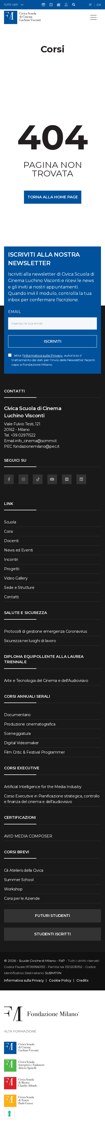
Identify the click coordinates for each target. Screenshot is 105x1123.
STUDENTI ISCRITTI (52, 934)
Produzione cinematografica (29, 724)
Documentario (17, 714)
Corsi (8, 531)
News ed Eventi (18, 550)
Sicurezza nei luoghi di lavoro (30, 640)
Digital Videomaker (21, 742)
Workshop (13, 889)
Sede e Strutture (19, 587)
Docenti (11, 540)
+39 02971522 (23, 435)
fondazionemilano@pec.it (36, 446)
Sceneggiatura (17, 733)
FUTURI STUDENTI (52, 915)
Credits (82, 980)
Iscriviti (52, 341)
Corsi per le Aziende (22, 898)
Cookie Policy (60, 980)
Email (14, 311)
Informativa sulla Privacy (42, 355)
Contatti (11, 597)
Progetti (11, 568)
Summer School (18, 879)
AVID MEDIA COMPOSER (28, 836)
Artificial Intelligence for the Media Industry (43, 786)
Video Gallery (15, 578)
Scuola (10, 522)
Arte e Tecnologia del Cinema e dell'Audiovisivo (46, 680)
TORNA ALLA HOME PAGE (52, 197)
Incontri (11, 559)
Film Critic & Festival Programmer (34, 752)
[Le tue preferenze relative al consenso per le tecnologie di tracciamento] (9, 1114)
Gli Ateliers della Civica (23, 870)
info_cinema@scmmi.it (36, 440)
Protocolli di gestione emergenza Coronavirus (45, 631)
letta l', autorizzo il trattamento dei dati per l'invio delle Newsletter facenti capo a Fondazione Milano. (53, 359)
